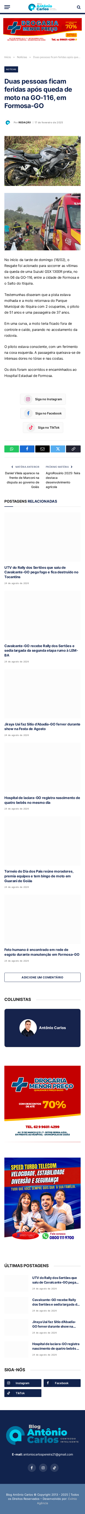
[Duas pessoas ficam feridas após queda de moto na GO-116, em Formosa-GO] (42, 161)
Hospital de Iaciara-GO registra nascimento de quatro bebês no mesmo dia (42, 800)
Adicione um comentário (42, 977)
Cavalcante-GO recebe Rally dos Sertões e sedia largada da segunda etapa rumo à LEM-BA (41, 651)
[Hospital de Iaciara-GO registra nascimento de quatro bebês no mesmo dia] (42, 767)
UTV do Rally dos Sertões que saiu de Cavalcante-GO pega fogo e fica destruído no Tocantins (41, 572)
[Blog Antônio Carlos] (42, 7)
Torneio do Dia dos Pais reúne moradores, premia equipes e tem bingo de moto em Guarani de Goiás (38, 876)
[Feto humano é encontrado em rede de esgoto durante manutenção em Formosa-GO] (42, 919)
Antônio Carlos (52, 1028)
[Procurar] (78, 7)
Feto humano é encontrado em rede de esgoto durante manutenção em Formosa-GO (42, 952)
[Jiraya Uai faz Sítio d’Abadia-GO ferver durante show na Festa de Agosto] (42, 693)
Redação (25, 122)
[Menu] (7, 7)
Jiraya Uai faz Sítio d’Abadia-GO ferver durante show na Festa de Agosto (42, 726)
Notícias (11, 69)
